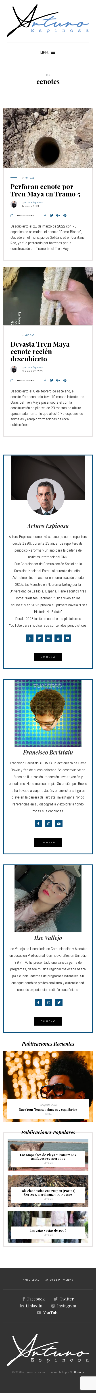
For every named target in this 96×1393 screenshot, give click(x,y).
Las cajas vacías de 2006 (48, 1230)
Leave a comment (25, 215)
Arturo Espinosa (34, 202)
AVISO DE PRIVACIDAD (59, 1279)
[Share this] (45, 215)
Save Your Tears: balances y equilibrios (48, 1109)
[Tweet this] (51, 215)
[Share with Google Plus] (58, 215)
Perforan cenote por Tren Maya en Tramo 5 (45, 190)
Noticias (29, 177)
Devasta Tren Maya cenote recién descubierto (40, 351)
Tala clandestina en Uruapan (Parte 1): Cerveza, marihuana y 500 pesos (48, 1193)
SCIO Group (77, 1372)
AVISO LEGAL (31, 1279)
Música (48, 1114)
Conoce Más (48, 656)
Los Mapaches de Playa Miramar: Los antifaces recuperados (48, 1157)
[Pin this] (65, 215)
